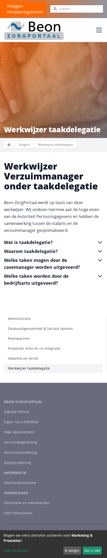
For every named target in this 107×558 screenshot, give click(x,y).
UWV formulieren (18, 513)
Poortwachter (19, 338)
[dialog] (53, 544)
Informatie (15, 472)
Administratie (19, 318)
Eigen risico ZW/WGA (21, 421)
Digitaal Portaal (16, 411)
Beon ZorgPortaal (23, 401)
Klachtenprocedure (20, 482)
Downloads (16, 492)
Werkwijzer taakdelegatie (29, 368)
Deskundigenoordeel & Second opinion (40, 328)
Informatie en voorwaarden (27, 502)
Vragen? (24, 144)
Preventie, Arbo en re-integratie (34, 348)
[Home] (9, 145)
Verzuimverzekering (20, 452)
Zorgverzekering (17, 462)
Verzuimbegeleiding (20, 442)
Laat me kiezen (15, 550)
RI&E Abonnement (19, 432)
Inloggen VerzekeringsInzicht (25, 9)
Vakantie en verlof (23, 358)
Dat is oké (92, 550)
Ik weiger (72, 550)
